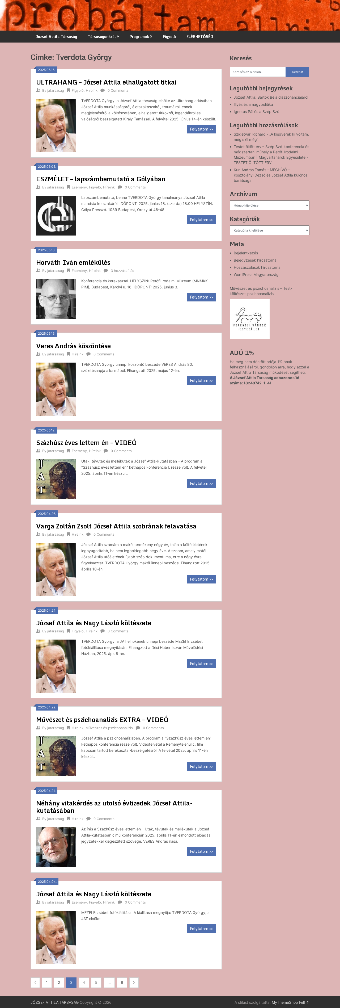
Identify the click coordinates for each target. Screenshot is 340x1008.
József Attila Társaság (56, 36)
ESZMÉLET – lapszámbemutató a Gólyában (100, 179)
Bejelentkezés (246, 253)
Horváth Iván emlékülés (73, 262)
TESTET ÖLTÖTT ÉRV (252, 162)
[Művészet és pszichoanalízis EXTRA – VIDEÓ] (56, 755)
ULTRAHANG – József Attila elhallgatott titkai (106, 82)
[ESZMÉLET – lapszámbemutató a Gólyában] (56, 215)
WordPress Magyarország (256, 274)
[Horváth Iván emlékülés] (56, 298)
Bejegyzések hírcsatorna (255, 260)
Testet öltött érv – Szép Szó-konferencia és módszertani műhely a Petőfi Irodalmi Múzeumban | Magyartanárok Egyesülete (271, 151)
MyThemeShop (285, 1002)
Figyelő (169, 36)
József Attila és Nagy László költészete (93, 623)
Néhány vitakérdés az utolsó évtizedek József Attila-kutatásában (114, 807)
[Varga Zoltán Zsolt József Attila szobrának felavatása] (56, 568)
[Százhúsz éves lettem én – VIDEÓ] (56, 478)
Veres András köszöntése (73, 346)
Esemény (79, 187)
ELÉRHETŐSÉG (199, 36)
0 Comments (118, 90)
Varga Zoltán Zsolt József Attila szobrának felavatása (116, 526)
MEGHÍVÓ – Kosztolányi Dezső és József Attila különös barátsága (270, 175)
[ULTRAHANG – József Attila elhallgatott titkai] (56, 125)
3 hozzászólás (122, 270)
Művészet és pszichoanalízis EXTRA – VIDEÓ (102, 719)
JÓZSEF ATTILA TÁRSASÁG (55, 1002)
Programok (139, 36)
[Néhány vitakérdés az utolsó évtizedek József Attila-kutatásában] (56, 846)
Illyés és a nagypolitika (253, 104)
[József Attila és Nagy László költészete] (56, 665)
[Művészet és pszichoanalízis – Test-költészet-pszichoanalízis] (250, 319)
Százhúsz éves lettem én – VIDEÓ (86, 442)
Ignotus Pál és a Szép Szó (256, 111)
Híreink (91, 90)
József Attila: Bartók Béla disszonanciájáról (271, 97)
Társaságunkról (102, 36)
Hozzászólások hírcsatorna (257, 267)
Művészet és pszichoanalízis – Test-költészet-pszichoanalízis (261, 291)
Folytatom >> (201, 129)
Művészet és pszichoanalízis (109, 728)
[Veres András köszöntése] (56, 388)
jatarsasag (55, 90)
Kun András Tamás (250, 169)
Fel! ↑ (304, 1002)
